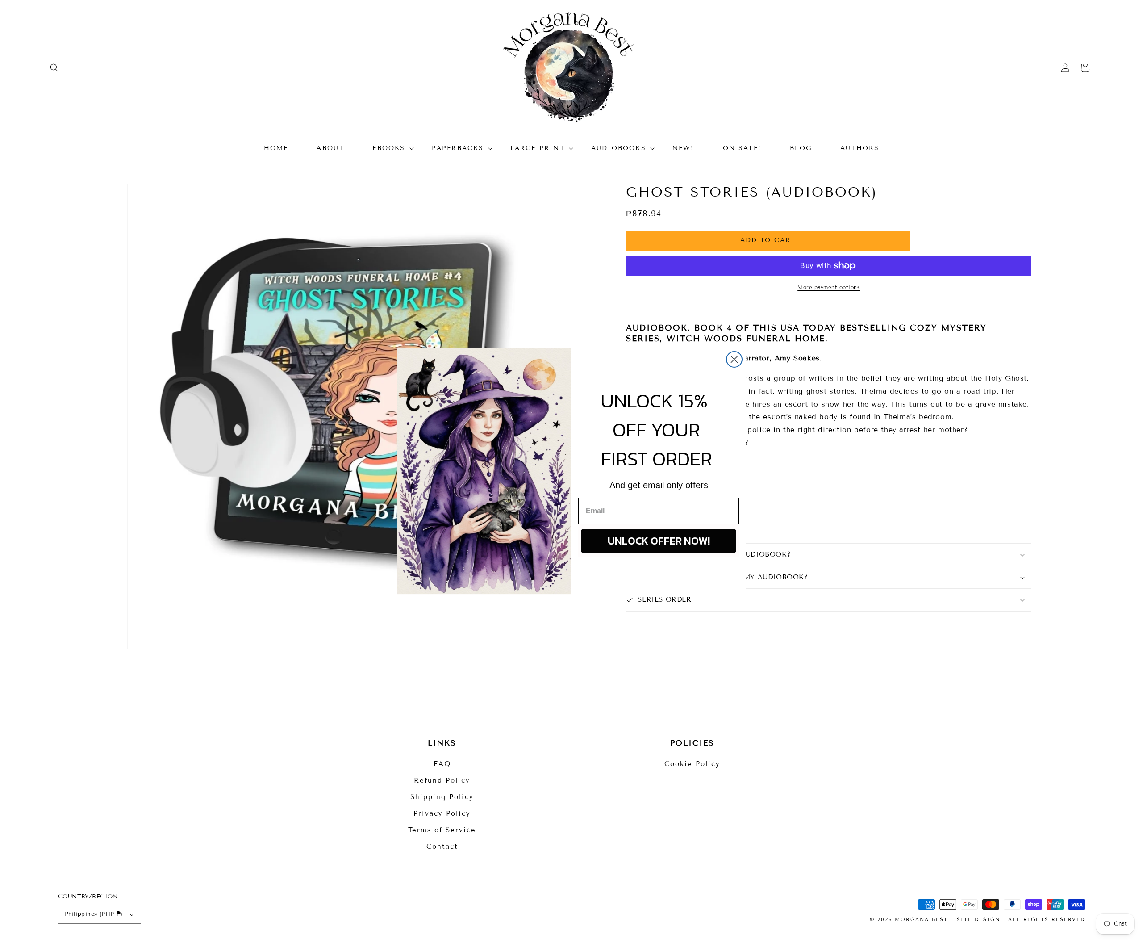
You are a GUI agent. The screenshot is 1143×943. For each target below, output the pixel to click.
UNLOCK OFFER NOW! (659, 541)
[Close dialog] (734, 359)
